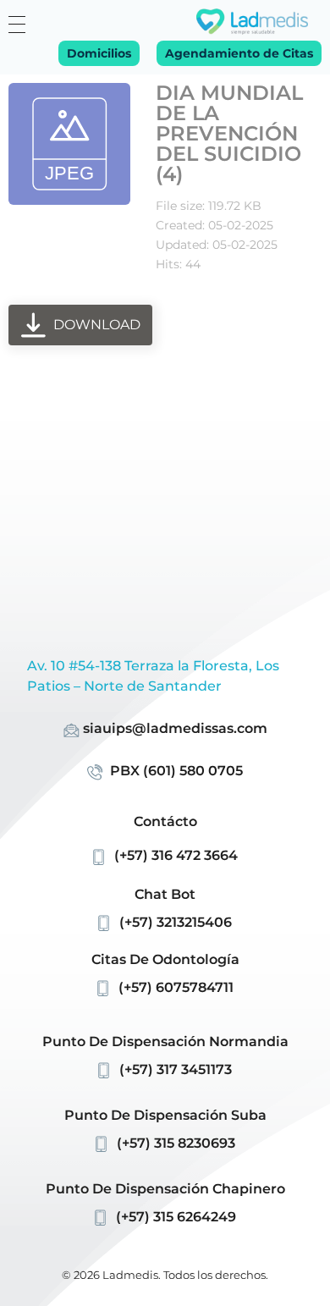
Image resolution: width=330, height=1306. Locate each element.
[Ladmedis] (252, 21)
